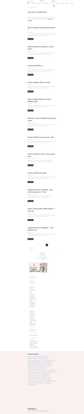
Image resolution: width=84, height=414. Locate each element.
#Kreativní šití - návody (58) (32, 371)
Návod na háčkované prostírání (37, 173)
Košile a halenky (32, 296)
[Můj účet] (55, 5)
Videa (50, 3)
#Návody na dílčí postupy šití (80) (33, 369)
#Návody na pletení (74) (42, 369)
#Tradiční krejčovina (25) (31, 382)
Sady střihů (31, 280)
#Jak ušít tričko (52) (31, 373)
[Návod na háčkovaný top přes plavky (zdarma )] (41, 25)
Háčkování (62, 3)
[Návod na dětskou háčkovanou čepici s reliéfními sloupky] (41, 96)
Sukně (31, 291)
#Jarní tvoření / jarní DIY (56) (41, 371)
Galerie (54, 3)
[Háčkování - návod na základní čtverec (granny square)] (41, 115)
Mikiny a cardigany (33, 290)
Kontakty (71, 3)
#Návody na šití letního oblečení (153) (46, 364)
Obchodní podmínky (42, 411)
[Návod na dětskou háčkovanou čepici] (41, 80)
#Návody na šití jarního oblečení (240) (48, 360)
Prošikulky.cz (32, 409)
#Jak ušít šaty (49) (37, 373)
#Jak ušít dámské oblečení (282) (43, 358)
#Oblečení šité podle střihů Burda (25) (50, 381)
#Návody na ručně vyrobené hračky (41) (34, 377)
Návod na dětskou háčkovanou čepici (39, 82)
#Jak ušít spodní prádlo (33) (39, 381)
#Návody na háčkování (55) (51, 371)
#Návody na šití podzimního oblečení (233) (34, 362)
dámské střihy (50, 19)
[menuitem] (28, 7)
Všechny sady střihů (33, 282)
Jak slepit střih (32, 344)
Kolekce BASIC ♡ (32, 302)
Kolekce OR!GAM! (33, 303)
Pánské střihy (32, 328)
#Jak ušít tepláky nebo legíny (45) (46, 373)
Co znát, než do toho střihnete (34, 347)
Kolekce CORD (32, 305)
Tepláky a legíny (32, 287)
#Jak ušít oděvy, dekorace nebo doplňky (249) (35, 360)
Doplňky (31, 300)
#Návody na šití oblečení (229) (46, 362)
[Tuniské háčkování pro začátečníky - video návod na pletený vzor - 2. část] (41, 187)
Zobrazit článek (30, 38)
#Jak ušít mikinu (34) (31, 381)
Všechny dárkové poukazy (34, 335)
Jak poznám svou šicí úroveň (34, 341)
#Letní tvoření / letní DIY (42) (45, 375)
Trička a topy (32, 288)
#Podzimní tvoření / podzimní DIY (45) (33, 375)
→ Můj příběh (43, 258)
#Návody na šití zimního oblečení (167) (34, 364)
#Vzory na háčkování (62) (51, 369)
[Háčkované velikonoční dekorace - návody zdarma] (41, 44)
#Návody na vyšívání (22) (47, 382)
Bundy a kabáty (32, 297)
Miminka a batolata (33, 323)
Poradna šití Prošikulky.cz (35, 65)
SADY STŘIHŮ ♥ (32, 306)
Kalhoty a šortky (32, 294)
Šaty (30, 293)
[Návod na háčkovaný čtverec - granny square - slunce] (41, 151)
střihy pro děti (30, 20)
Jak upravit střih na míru (33, 346)
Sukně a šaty (32, 316)
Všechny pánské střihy (33, 330)
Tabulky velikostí (32, 340)
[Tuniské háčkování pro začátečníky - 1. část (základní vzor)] (41, 225)
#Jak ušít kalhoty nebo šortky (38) (46, 377)
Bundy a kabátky (32, 319)
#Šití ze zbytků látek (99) (31, 367)
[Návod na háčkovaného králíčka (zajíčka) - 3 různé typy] (41, 206)
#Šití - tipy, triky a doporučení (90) (41, 367)
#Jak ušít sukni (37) (31, 379)
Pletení (58, 3)
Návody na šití (39, 3)
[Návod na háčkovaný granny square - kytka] (41, 134)
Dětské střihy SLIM (32, 325)
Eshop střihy (33, 3)
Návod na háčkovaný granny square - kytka (41, 137)
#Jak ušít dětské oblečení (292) (32, 358)
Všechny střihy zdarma (33, 277)
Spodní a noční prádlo (33, 299)
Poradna (67, 3)
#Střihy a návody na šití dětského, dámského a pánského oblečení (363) (38, 356)
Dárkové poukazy (32, 333)
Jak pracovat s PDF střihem (34, 343)
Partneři (47, 411)
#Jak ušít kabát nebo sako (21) (32, 384)
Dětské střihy (31, 309)
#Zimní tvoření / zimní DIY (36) (39, 379)
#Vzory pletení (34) (48, 379)
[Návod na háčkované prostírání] (41, 170)
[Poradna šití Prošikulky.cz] (41, 63)
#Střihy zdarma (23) (39, 382)
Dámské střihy (32, 285)
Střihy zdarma (45, 3)
